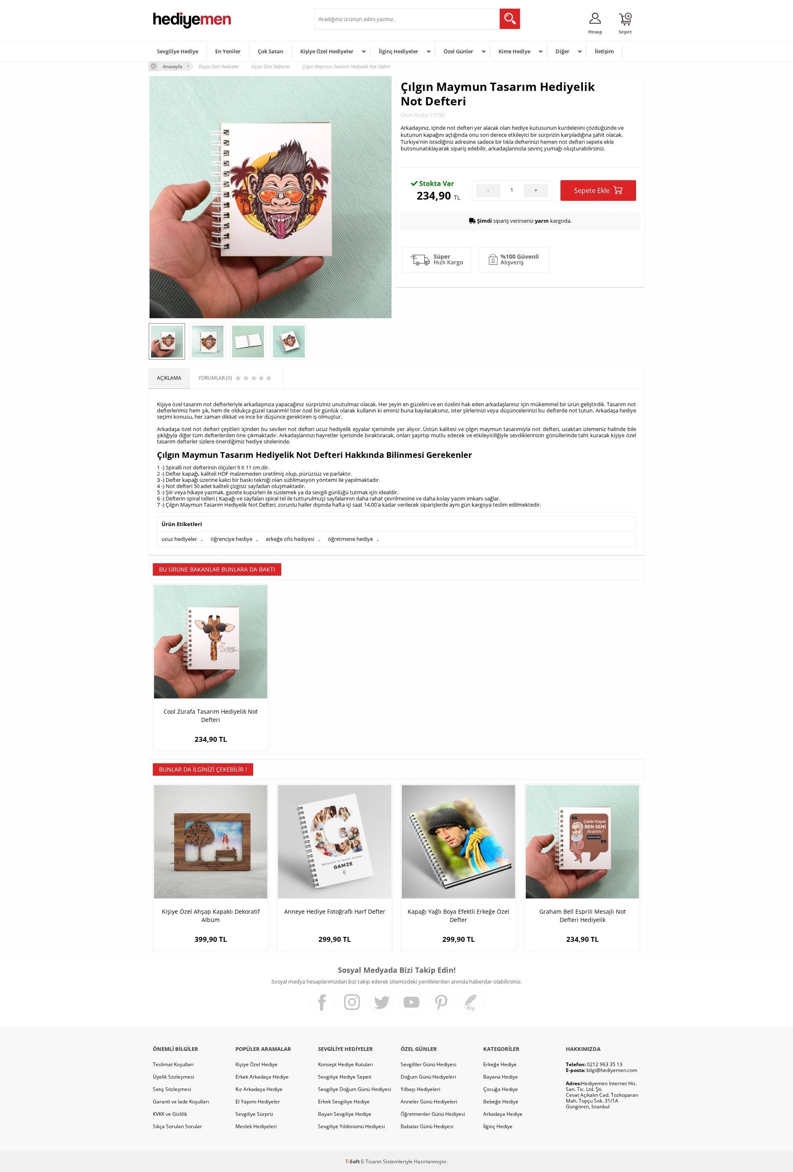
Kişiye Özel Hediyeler (327, 51)
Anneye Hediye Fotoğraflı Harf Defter (334, 911)
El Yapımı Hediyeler (257, 1101)
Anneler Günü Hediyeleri (429, 1101)
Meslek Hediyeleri (256, 1126)
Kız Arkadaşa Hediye (259, 1089)
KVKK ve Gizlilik (170, 1113)
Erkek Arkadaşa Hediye (262, 1076)
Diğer (563, 51)
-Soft (353, 1161)
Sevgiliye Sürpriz (254, 1113)
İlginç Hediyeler (398, 51)
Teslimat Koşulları (173, 1064)
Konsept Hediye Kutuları (345, 1064)
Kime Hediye (514, 51)
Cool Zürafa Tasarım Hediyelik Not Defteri (211, 715)
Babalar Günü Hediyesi (427, 1126)
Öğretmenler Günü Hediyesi (433, 1113)
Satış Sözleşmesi (172, 1089)
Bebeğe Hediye (500, 1101)
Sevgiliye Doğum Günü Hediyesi (354, 1089)
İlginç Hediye (498, 1126)
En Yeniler (228, 51)
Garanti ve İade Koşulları (181, 1101)
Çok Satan (270, 51)
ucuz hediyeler (179, 539)
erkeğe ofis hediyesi (290, 539)
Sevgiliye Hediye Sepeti (344, 1076)
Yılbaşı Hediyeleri (420, 1089)
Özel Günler (458, 51)
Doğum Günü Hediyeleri (428, 1076)
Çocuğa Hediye (500, 1089)
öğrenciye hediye (231, 539)
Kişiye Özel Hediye (256, 1064)
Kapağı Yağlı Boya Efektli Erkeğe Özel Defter (458, 916)
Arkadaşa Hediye (502, 1113)
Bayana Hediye (500, 1076)
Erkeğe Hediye (500, 1064)
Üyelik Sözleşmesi (173, 1076)
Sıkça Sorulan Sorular (177, 1126)
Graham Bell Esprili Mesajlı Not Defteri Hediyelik (582, 916)
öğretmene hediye (350, 539)
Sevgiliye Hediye (177, 51)
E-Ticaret (371, 1161)
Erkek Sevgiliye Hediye (344, 1101)
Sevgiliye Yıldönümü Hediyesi (351, 1126)
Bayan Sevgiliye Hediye (344, 1113)
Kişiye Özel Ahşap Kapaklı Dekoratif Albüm (211, 916)
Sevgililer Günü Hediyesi (428, 1064)
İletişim (604, 51)
